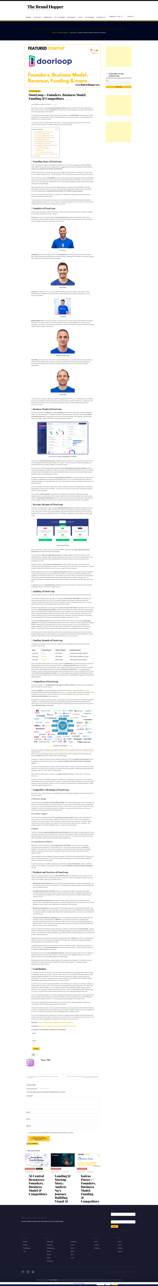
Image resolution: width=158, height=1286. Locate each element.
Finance (49, 1254)
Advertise (97, 1248)
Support (120, 1251)
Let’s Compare (59, 17)
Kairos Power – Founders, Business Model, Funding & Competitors (90, 1188)
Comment (29, 1096)
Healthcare (50, 1261)
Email (28, 1119)
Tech (71, 1254)
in (28, 1272)
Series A (44, 656)
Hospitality (73, 1241)
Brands (28, 17)
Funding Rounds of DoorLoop (45, 141)
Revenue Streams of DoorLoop (45, 137)
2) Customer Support (44, 148)
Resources (71, 17)
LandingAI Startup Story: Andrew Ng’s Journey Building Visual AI (62, 1188)
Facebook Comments (43, 1088)
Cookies (120, 1248)
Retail (72, 1248)
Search (130, 16)
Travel (72, 1258)
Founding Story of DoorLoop (44, 132)
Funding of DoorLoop (42, 139)
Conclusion (36, 156)
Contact (96, 1245)
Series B (44, 660)
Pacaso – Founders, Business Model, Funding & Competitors (55, 1022)
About (96, 1241)
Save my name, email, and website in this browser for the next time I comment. (51, 1132)
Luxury (72, 1245)
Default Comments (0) (31, 1088)
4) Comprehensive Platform (46, 152)
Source (69, 746)
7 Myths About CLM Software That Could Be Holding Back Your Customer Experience (83, 1077)
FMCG (48, 1258)
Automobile (50, 1241)
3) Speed (41, 150)
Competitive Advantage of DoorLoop (47, 145)
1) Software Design (43, 147)
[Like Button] (33, 1054)
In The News (89, 17)
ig (33, 1272)
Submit (36, 1048)
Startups (37, 17)
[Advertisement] (119, 56)
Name (28, 1112)
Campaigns (48, 17)
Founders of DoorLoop (43, 133)
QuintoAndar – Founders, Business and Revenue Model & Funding (57, 1026)
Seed (43, 653)
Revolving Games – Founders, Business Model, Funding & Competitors (43, 1077)
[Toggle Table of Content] (56, 129)
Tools (80, 17)
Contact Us (101, 17)
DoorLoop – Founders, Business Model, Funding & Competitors (57, 97)
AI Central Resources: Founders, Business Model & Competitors (38, 1185)
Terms (119, 1241)
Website (28, 1126)
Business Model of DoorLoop (45, 135)
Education (49, 1245)
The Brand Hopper (45, 6)
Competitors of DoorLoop (43, 143)
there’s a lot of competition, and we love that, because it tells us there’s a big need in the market (66, 752)
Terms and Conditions (79, 1283)
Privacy (120, 1245)
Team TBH (54, 104)
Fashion (49, 1251)
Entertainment (51, 1248)
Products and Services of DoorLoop (47, 154)
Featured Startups (34, 91)
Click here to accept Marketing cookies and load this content (39, 1138)
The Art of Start (117, 1280)
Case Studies (27, 1248)
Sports (72, 1251)
